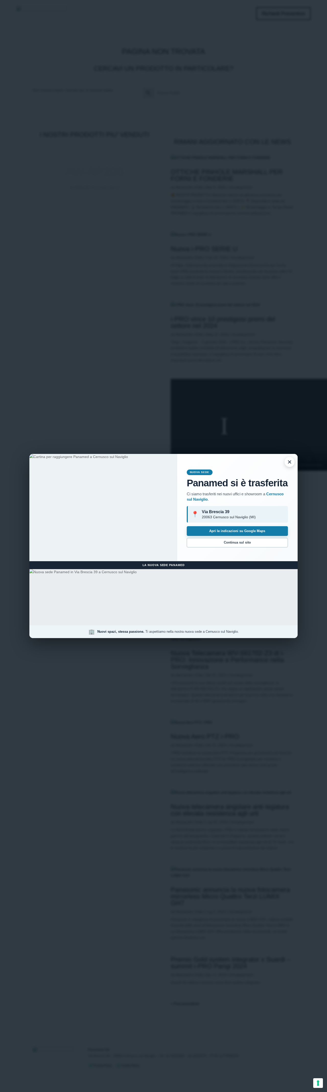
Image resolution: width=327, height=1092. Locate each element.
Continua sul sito (237, 542)
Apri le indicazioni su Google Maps (237, 531)
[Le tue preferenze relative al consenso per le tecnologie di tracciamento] (318, 1083)
